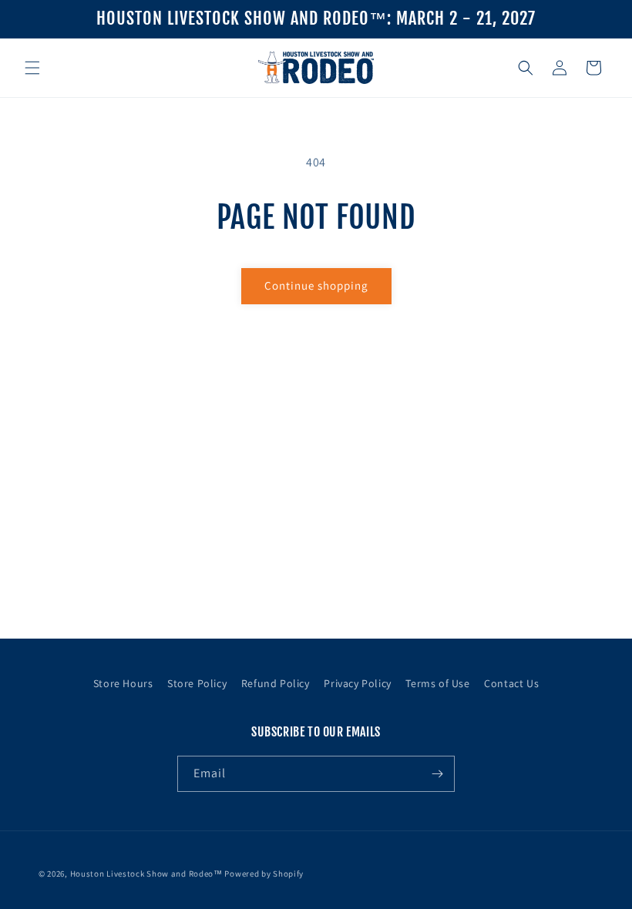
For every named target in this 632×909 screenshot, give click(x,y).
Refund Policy (275, 683)
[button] (32, 68)
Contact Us (511, 683)
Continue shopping (316, 285)
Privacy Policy (357, 683)
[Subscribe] (437, 774)
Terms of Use (437, 683)
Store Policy (197, 683)
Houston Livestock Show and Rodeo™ (146, 873)
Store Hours (123, 683)
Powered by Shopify (264, 873)
